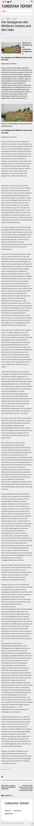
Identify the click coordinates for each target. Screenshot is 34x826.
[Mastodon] (10, 2)
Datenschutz (9, 813)
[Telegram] (3, 2)
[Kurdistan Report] (17, 7)
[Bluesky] (8, 2)
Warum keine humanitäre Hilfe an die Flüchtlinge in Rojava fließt (8, 787)
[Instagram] (5, 2)
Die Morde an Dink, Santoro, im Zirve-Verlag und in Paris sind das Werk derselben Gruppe (26, 788)
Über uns (8, 811)
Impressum (17, 811)
